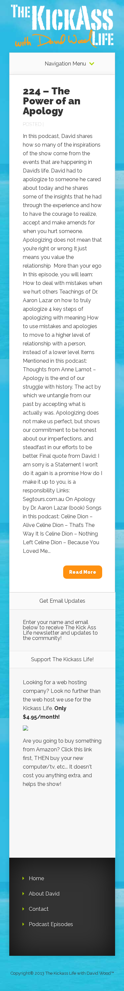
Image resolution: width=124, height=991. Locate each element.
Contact (39, 909)
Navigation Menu (65, 63)
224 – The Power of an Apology (51, 101)
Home (36, 878)
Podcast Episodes (51, 924)
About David (44, 894)
